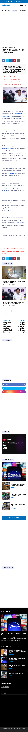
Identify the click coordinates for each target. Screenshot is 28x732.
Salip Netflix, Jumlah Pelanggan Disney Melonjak (13, 634)
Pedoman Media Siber (13, 730)
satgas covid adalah (13, 251)
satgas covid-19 (11, 249)
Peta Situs (23, 730)
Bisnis (3, 686)
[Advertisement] (14, 28)
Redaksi (4, 730)
